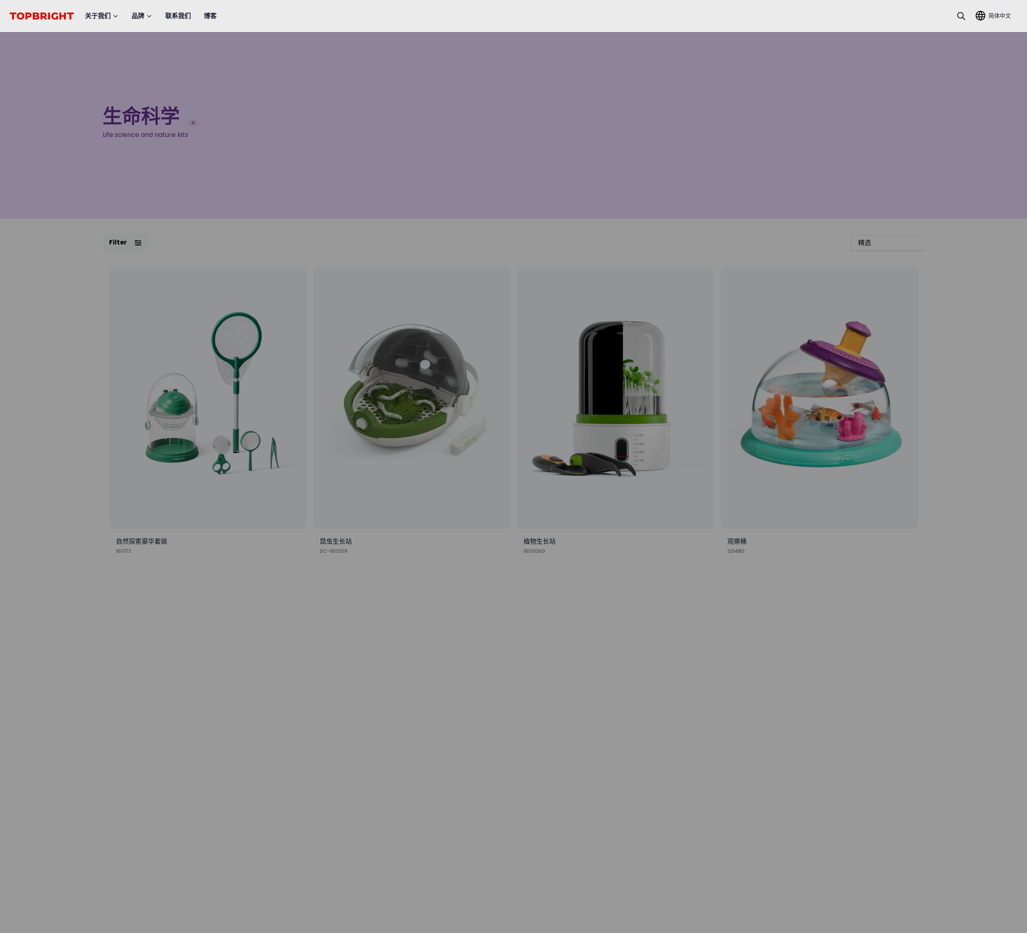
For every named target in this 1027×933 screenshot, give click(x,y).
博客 (210, 15)
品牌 (138, 15)
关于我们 (98, 15)
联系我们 (178, 15)
